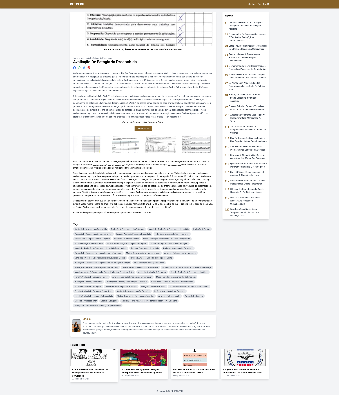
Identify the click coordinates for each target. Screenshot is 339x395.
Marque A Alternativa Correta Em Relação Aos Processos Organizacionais (245, 200)
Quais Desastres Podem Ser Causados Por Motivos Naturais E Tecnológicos (248, 165)
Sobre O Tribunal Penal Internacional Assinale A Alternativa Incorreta (247, 174)
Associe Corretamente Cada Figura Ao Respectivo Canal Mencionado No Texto (248, 118)
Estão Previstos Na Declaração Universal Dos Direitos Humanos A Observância (248, 47)
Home (75, 58)
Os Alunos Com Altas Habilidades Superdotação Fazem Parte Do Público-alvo (247, 86)
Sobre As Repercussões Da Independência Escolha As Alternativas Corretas (248, 129)
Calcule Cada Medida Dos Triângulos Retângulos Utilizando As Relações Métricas (246, 25)
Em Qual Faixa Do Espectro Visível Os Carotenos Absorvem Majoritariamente (246, 108)
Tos (259, 4)
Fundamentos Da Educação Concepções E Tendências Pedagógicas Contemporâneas (247, 37)
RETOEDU (77, 4)
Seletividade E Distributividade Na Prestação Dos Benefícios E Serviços (247, 148)
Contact (251, 4)
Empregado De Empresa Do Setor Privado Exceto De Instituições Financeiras (244, 97)
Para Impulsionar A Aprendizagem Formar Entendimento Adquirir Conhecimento (244, 57)
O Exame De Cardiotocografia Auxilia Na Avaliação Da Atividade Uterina (247, 191)
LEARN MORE (143, 128)
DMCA (266, 4)
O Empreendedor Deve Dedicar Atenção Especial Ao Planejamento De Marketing (247, 67)
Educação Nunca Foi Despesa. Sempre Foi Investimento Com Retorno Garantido (247, 76)
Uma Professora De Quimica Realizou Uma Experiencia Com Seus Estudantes (248, 140)
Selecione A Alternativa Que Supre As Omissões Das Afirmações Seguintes (247, 157)
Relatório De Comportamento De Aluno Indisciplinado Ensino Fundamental (248, 182)
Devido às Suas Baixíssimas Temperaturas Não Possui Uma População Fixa (244, 212)
